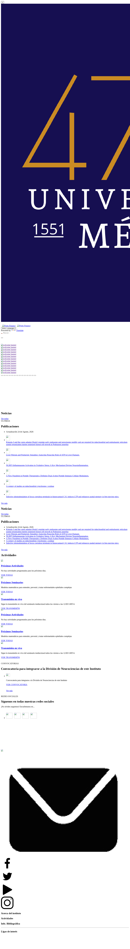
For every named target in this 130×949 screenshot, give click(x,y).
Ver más (4, 503)
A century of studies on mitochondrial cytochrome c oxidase (30, 486)
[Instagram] (26, 718)
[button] (2, 375)
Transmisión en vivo (11, 599)
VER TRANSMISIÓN (10, 608)
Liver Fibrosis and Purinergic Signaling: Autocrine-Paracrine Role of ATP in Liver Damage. (43, 455)
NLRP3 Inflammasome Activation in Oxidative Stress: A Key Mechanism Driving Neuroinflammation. (47, 465)
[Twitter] (18, 718)
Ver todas (5, 419)
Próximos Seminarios (12, 582)
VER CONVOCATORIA (16, 685)
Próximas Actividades (12, 565)
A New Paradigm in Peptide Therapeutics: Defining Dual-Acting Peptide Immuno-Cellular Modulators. (47, 476)
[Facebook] (10, 718)
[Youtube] (34, 718)
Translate (19, 330)
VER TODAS (7, 575)
